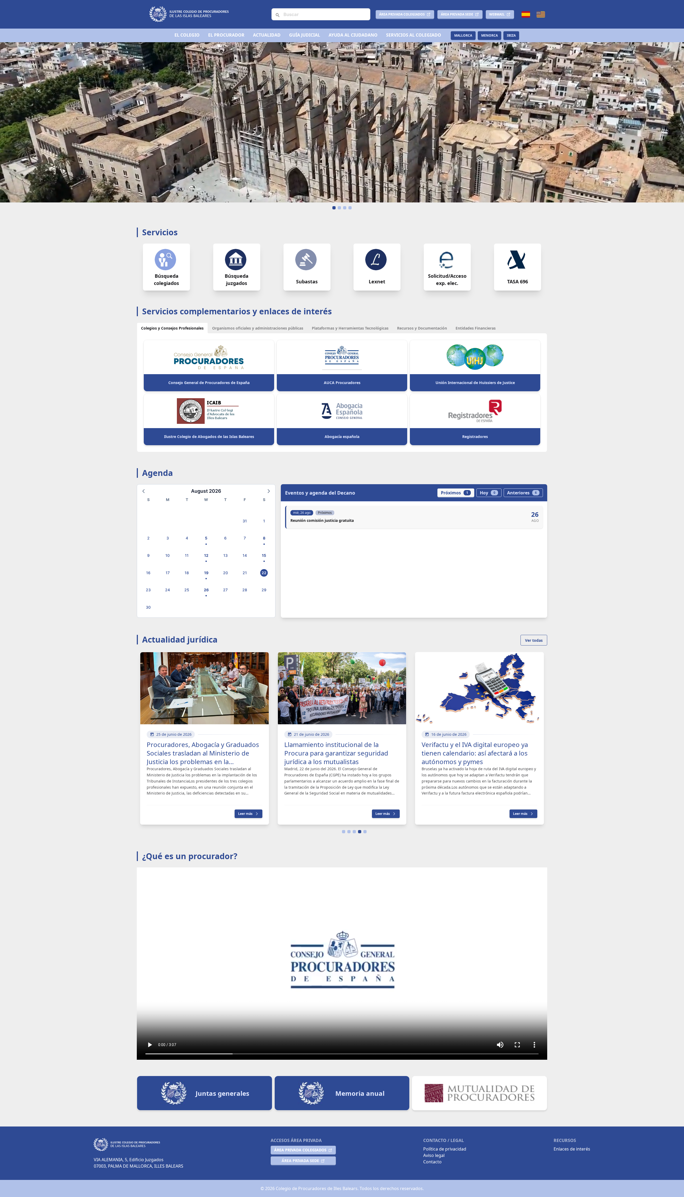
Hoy (487, 493)
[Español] (525, 14)
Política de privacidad (444, 1149)
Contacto (432, 1162)
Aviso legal (434, 1155)
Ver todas (534, 640)
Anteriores (522, 493)
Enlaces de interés (572, 1149)
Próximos (454, 493)
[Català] (540, 14)
